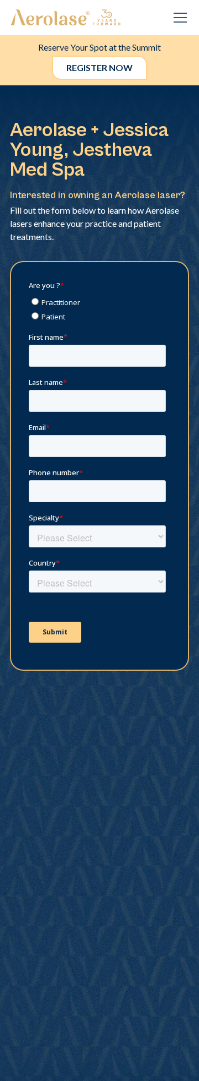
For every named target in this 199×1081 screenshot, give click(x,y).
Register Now (99, 67)
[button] (178, 17)
